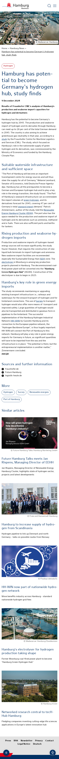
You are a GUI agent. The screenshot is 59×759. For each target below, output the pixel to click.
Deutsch (37, 744)
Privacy (39, 741)
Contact (49, 741)
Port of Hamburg (11, 399)
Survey (21, 392)
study (4, 139)
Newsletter (26, 741)
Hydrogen (8, 66)
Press (8, 741)
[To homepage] (15, 6)
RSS (16, 741)
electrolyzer (8, 262)
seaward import (25, 207)
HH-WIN (15, 321)
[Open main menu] (55, 6)
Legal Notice (24, 744)
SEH (42, 259)
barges (39, 301)
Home (4, 48)
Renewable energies (39, 392)
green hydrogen (31, 200)
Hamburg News (17, 48)
